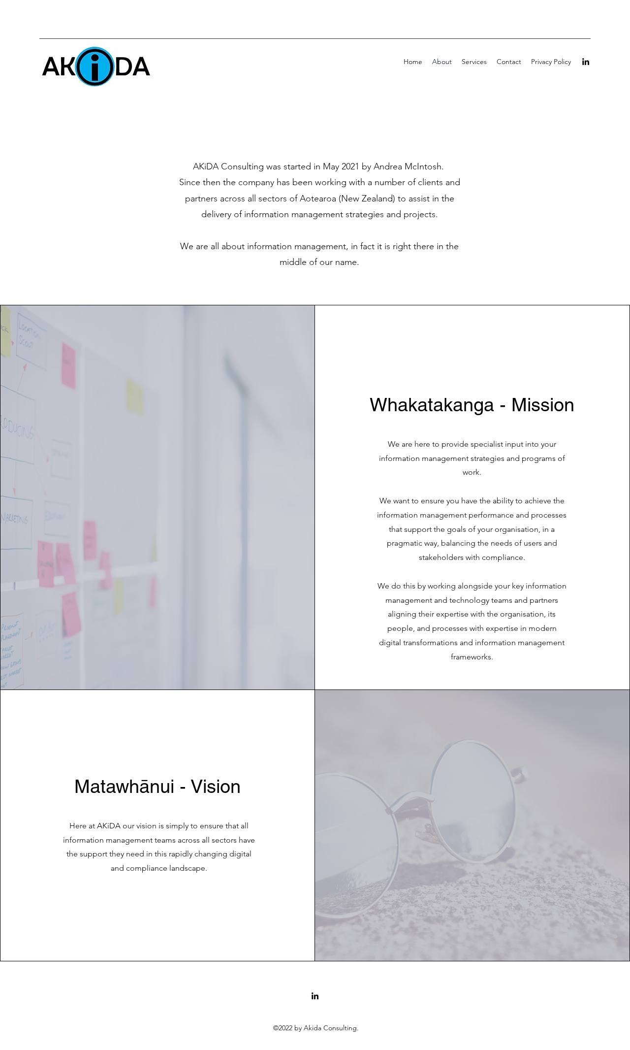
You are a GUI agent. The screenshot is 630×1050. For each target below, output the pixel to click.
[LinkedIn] (586, 61)
